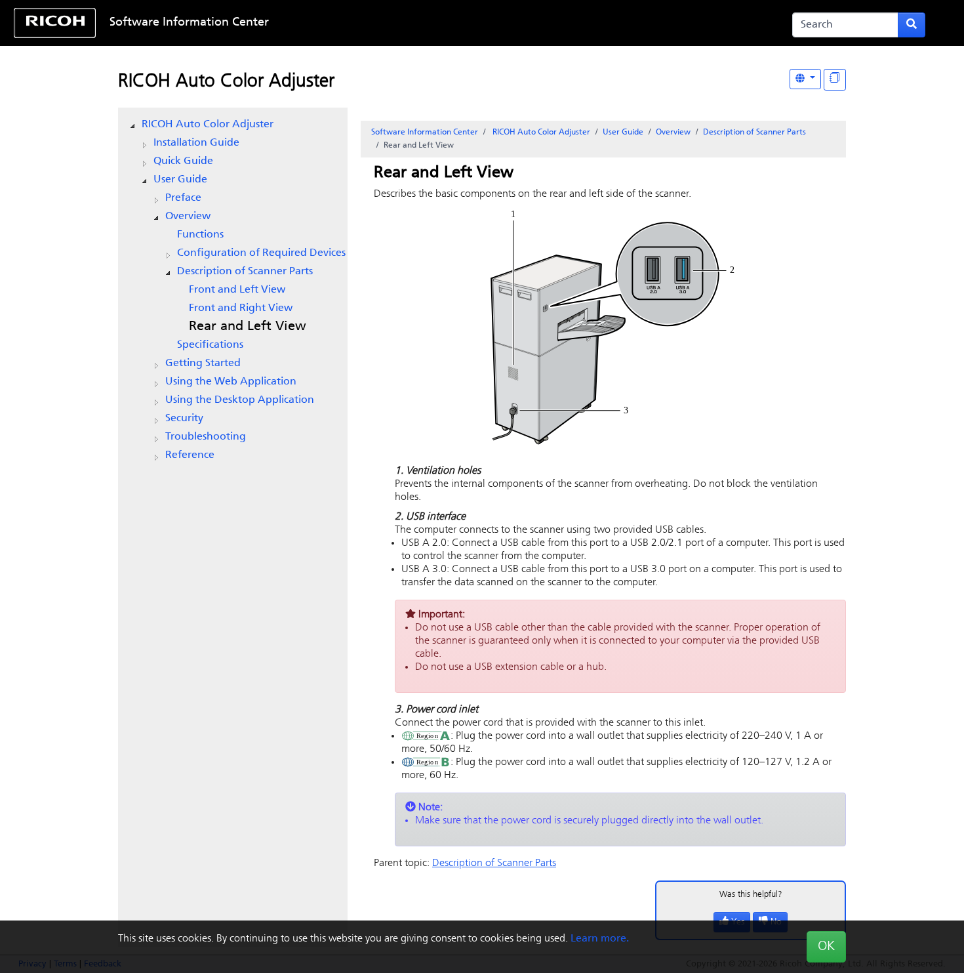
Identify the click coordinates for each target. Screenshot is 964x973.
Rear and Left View (247, 327)
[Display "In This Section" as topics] (835, 80)
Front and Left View (237, 290)
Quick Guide (183, 161)
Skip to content (440, 23)
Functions (200, 235)
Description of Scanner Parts (245, 271)
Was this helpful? (750, 894)
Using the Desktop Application (239, 400)
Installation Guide (196, 143)
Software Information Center (189, 23)
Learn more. (600, 939)
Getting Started (203, 363)
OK (826, 946)
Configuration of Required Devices (261, 253)
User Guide (180, 180)
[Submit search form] (911, 24)
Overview (188, 216)
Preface (183, 198)
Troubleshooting (205, 437)
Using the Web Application (230, 382)
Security (184, 418)
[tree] (233, 290)
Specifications (210, 345)
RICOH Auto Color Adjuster (226, 82)
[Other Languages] (805, 79)
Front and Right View (240, 308)
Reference (189, 455)
